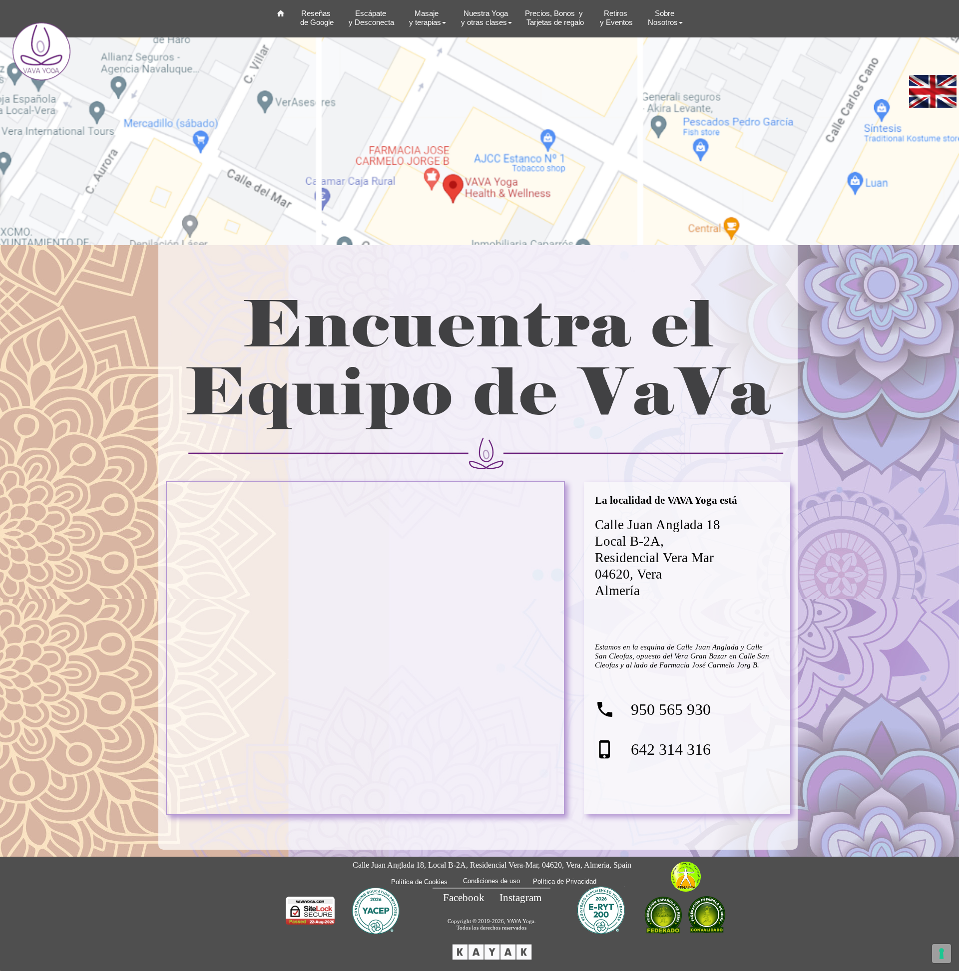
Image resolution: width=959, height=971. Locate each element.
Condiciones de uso (491, 881)
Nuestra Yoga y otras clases (483, 17)
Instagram (520, 898)
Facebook (463, 898)
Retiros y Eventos (615, 17)
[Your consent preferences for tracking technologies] (941, 953)
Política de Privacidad (564, 881)
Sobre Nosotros (662, 17)
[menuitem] (281, 16)
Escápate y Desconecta (370, 17)
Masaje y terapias (424, 17)
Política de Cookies (419, 882)
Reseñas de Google (316, 17)
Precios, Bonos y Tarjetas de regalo (555, 17)
